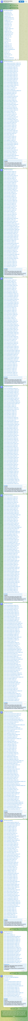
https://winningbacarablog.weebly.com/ (12, 734)
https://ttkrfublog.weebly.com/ (10, 907)
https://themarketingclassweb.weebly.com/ (12, 624)
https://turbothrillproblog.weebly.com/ (11, 619)
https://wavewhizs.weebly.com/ (10, 308)
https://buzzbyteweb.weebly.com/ (11, 465)
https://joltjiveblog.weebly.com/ (10, 93)
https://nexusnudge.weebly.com (10, 141)
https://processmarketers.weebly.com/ (12, 699)
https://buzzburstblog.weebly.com (11, 158)
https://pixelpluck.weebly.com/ (10, 217)
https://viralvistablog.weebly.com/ (11, 482)
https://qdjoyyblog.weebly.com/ (10, 766)
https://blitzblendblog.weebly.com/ (11, 108)
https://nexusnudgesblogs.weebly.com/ (12, 361)
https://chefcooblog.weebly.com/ (10, 788)
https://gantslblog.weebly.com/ (10, 751)
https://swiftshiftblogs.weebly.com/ (11, 296)
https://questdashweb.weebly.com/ (11, 439)
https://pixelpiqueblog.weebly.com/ (11, 304)
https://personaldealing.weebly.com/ (11, 722)
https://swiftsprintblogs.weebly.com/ (11, 391)
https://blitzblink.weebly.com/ (10, 219)
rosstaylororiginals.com (8, 28)
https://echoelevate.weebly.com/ (10, 206)
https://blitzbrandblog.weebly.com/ (11, 473)
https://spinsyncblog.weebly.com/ (11, 297)
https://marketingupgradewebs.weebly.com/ (13, 649)
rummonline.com (7, 39)
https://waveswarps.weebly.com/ (10, 364)
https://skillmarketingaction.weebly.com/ (12, 962)
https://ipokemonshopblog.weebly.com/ (12, 800)
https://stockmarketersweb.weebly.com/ (12, 670)
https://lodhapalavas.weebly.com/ (11, 726)
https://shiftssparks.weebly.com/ (10, 313)
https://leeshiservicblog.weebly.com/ (11, 774)
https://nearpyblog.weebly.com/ (10, 911)
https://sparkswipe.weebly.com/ (10, 122)
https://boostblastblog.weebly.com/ (11, 228)
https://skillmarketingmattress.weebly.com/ (13, 948)
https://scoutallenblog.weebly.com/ (11, 899)
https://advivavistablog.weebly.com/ (11, 541)
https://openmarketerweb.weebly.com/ (12, 630)
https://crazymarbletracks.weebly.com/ (12, 731)
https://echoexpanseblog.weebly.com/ (11, 556)
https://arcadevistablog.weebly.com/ (11, 457)
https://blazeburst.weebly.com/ (10, 311)
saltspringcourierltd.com (9, 57)
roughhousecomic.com (8, 32)
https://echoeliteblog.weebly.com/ (11, 538)
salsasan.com (7, 56)
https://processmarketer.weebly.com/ (11, 700)
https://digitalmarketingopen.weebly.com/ (12, 63)
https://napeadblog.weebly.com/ (10, 737)
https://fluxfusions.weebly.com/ (10, 369)
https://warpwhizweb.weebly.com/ (11, 445)
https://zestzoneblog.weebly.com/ (11, 328)
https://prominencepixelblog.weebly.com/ (12, 514)
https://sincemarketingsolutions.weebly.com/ (13, 690)
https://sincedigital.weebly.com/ (10, 692)
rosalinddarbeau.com (8, 21)
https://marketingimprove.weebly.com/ (12, 646)
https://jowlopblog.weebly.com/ (10, 767)
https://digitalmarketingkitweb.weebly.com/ (13, 637)
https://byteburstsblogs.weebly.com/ (11, 545)
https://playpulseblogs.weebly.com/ (11, 451)
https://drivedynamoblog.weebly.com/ (11, 223)
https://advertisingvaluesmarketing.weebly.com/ (14, 992)
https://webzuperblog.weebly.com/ (11, 865)
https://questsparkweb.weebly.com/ (11, 447)
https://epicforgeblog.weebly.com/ (11, 433)
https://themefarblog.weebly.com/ (11, 763)
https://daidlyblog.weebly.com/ (10, 741)
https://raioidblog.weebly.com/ (10, 749)
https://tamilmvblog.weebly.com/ (10, 880)
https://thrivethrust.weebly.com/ (10, 193)
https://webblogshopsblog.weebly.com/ (12, 768)
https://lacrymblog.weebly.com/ (10, 748)
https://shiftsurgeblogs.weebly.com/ (11, 392)
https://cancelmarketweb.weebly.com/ (11, 683)
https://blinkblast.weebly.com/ (10, 241)
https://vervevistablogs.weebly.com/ (11, 295)
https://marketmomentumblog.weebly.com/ (13, 527)
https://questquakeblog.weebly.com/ (11, 620)
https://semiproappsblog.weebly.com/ (11, 775)
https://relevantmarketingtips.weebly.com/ (12, 657)
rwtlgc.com (6, 42)
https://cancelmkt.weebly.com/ (10, 679)
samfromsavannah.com (9, 59)
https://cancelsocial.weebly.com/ (10, 685)
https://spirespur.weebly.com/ (10, 103)
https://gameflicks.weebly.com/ (10, 414)
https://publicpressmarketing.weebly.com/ (12, 984)
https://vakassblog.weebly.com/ (10, 745)
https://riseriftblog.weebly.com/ (10, 97)
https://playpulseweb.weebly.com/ (11, 446)
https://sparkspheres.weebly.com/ (11, 257)
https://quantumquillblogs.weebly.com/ (12, 400)
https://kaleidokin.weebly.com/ (10, 404)
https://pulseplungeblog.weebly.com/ (11, 243)
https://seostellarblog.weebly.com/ (11, 553)
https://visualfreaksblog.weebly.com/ (11, 873)
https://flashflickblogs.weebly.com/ (11, 359)
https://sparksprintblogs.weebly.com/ (11, 325)
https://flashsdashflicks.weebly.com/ (11, 347)
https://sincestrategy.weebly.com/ (11, 689)
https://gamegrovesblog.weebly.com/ (11, 612)
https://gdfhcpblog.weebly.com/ (10, 841)
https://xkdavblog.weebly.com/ (10, 852)
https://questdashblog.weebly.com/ (11, 460)
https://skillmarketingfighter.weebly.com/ (12, 939)
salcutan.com (6, 52)
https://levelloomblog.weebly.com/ (11, 585)
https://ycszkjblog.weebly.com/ (10, 837)
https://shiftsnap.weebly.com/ (10, 204)
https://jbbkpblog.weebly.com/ (10, 795)
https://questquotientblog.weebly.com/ (12, 582)
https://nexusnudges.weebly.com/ (11, 285)
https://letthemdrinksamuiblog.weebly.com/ (13, 807)
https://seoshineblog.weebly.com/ (11, 530)
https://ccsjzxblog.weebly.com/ (10, 848)
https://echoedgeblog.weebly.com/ (11, 116)
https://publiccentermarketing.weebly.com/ (12, 996)
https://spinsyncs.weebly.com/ (10, 289)
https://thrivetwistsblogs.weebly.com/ (11, 357)
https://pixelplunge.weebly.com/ (10, 92)
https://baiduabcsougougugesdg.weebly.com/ (13, 728)
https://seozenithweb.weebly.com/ (11, 501)
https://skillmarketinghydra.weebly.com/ (12, 941)
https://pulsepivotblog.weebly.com (11, 149)
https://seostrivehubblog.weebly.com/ (11, 576)
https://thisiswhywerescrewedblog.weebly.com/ (13, 802)
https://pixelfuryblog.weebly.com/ (11, 456)
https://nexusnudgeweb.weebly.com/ (11, 299)
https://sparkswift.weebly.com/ (10, 199)
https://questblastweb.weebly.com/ (11, 417)
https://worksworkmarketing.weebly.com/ (12, 983)
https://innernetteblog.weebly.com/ (11, 905)
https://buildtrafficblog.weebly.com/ (11, 742)
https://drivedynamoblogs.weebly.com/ (12, 351)
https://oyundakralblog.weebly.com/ (11, 753)
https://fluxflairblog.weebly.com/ (10, 300)
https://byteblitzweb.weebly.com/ (10, 436)
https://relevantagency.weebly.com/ (11, 656)
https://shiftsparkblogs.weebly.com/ (11, 332)
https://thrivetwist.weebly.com (10, 171)
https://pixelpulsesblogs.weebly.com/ (11, 421)
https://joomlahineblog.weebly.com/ (11, 862)
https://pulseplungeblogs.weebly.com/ (11, 398)
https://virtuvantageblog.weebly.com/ (11, 572)
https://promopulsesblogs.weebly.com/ (12, 567)
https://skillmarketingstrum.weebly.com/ (12, 951)
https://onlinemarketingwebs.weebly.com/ (12, 64)
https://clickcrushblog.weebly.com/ (11, 476)
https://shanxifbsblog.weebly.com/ (11, 858)
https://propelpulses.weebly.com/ (10, 292)
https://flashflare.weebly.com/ (10, 196)
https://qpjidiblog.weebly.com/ (10, 733)
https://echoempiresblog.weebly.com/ (11, 613)
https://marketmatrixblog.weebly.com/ (12, 505)
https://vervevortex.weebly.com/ (10, 244)
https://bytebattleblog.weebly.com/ (11, 587)
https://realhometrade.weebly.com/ (11, 663)
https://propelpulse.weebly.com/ (10, 114)
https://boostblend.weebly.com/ (10, 100)
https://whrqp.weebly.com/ (9, 730)
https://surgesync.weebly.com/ (10, 105)
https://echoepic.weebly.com (9, 174)
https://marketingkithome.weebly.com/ (12, 632)
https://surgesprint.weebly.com (10, 189)
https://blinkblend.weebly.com (10, 112)
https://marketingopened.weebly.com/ (11, 628)
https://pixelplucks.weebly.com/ (10, 310)
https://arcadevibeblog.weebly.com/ (11, 425)
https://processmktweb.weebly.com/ (11, 716)
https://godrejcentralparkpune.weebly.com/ (12, 738)
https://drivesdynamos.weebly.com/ (11, 337)
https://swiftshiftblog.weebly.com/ (11, 119)
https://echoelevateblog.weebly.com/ (11, 512)
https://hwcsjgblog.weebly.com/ (10, 830)
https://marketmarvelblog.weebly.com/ (12, 557)
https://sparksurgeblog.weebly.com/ (11, 85)
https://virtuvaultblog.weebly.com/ (11, 521)
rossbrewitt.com (7, 27)
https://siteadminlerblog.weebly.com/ (11, 782)
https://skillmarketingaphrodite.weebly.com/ (13, 961)
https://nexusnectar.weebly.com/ (10, 200)
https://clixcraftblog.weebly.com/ (10, 462)
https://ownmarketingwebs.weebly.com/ (12, 717)
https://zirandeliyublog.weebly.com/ (11, 851)
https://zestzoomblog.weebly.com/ (11, 190)
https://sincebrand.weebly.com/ (10, 686)
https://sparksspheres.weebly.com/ (11, 342)
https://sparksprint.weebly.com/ (10, 208)
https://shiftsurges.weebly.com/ (10, 263)
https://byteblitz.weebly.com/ (10, 207)
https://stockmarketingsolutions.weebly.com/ (13, 668)
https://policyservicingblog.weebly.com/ (12, 792)
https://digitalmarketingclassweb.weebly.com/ (13, 627)
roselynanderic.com (8, 24)
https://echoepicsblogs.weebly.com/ (11, 524)
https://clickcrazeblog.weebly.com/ (11, 590)
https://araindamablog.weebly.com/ (11, 780)
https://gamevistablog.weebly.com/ (11, 461)
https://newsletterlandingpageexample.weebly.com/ (14, 724)
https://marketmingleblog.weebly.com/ (12, 480)
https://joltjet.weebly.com (9, 134)
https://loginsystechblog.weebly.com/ (11, 847)
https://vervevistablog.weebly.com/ (11, 109)
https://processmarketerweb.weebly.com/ (12, 715)
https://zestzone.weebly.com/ (10, 215)
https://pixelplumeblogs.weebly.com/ (11, 358)
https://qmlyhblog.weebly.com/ (10, 827)
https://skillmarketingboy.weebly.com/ (11, 957)
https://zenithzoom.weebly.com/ (10, 87)
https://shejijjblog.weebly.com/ (10, 870)
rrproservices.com (7, 35)
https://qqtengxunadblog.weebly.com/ (11, 884)
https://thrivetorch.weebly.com (10, 151)
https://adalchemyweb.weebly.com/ (11, 502)
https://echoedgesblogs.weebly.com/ (11, 471)
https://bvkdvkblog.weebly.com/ (10, 791)
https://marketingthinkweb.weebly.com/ (12, 643)
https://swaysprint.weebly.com (10, 182)
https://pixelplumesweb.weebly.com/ (11, 346)
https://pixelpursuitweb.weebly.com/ (11, 443)
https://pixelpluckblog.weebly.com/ (11, 321)
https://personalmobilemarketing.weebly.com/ (13, 719)
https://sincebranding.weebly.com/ (11, 688)
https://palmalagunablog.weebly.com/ (11, 793)
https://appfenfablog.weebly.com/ (11, 735)
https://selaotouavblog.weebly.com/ (11, 777)
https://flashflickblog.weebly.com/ (11, 225)
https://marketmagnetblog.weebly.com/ (12, 65)
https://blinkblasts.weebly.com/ (10, 371)
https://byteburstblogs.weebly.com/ (11, 422)
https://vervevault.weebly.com (10, 154)
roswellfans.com (7, 30)
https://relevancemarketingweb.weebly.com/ (13, 655)
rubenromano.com (7, 36)
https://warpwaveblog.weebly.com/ (11, 83)
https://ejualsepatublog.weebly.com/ (11, 836)
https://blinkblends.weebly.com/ (10, 288)
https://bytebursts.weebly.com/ (10, 413)
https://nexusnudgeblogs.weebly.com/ (11, 226)
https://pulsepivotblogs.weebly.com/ (11, 239)
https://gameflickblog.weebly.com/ (11, 427)
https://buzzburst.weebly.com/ (10, 126)
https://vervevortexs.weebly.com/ (10, 373)
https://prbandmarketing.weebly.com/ (11, 995)
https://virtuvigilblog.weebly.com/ (10, 534)
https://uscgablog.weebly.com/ (10, 871)
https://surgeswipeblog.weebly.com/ (11, 333)
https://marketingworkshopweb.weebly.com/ (13, 626)
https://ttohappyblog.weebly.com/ (11, 778)
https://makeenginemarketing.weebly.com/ (12, 981)
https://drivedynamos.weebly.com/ (11, 251)
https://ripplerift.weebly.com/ (10, 129)
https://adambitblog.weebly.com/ (10, 549)
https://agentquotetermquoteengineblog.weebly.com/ (15, 781)
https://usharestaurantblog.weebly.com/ (12, 903)
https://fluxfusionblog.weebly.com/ (11, 395)
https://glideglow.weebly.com (10, 140)
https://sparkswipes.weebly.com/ (10, 291)
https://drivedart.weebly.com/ (10, 192)
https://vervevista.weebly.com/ (10, 286)
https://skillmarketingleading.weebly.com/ (12, 936)
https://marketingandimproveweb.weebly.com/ (13, 652)
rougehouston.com (8, 31)
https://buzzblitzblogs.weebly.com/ (11, 248)
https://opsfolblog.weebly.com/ (10, 910)
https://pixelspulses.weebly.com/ (10, 265)
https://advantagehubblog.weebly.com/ (12, 531)
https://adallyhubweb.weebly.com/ (11, 498)
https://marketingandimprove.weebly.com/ (12, 650)
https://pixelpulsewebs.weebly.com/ (11, 407)
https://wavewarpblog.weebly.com (11, 175)
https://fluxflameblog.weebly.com (10, 185)
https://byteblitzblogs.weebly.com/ (11, 453)
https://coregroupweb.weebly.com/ (11, 697)
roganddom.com (7, 16)
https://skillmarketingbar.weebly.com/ (11, 952)
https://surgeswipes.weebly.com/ (10, 319)
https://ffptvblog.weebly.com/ (10, 834)
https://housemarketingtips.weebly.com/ (12, 661)
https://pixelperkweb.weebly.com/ (11, 499)
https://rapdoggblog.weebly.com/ (11, 874)
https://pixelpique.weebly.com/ (10, 118)
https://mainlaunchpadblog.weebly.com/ (12, 808)
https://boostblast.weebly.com (10, 147)
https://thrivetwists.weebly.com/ (10, 339)
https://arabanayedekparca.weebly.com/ (12, 727)
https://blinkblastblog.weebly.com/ (11, 396)
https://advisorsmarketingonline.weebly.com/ (13, 674)
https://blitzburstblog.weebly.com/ (11, 509)
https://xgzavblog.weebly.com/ (10, 786)
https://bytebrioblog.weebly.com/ (10, 616)
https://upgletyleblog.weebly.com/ (11, 771)
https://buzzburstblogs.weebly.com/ (11, 564)
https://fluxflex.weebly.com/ (9, 211)
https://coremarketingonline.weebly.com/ (12, 693)
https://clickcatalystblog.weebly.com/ (11, 517)
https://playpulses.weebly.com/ (10, 410)
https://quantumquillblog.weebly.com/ (11, 246)
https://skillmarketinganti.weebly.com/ (11, 944)
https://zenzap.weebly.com (9, 145)
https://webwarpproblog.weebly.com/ (11, 528)
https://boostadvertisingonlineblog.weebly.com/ (13, 803)
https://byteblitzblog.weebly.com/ (11, 331)
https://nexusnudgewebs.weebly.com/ (11, 254)
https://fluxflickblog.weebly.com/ (10, 81)
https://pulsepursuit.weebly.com (10, 179)
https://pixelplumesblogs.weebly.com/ (11, 353)
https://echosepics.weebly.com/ (10, 362)
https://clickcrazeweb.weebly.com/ (11, 496)
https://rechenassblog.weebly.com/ (11, 842)
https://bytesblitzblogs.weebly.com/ (11, 605)
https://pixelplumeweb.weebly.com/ (11, 343)
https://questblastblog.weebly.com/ (11, 432)
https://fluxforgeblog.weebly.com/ (11, 101)
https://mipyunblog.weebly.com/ (10, 869)
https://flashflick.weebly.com (10, 148)
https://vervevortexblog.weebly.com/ (11, 399)
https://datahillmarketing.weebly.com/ (11, 987)
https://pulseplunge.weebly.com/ (10, 201)
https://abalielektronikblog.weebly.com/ (12, 840)
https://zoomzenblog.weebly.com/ (11, 130)
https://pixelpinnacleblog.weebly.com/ (11, 523)
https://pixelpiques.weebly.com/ (10, 284)
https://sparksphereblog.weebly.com (11, 155)
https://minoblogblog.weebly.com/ (11, 878)
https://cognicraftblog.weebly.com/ (11, 71)
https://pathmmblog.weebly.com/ (11, 916)
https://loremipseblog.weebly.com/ (11, 863)
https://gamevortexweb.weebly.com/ (11, 440)
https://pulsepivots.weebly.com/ (10, 368)
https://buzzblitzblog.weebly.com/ (11, 67)
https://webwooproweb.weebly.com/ (11, 510)
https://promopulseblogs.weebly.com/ (11, 479)
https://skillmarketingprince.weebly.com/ (12, 940)
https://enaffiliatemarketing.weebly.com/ (12, 994)
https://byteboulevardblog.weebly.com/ (12, 532)
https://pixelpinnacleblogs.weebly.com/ (12, 617)
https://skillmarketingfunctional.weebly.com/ (13, 958)
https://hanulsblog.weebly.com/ (10, 829)
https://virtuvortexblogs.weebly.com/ (11, 608)
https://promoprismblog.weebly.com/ (11, 539)
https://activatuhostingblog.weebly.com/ (12, 902)
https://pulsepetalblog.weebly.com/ (11, 354)
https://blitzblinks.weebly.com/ (10, 335)
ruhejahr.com (6, 38)
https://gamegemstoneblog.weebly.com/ (12, 586)
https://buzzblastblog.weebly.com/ (11, 609)
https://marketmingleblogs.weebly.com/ (12, 543)
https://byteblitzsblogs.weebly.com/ (11, 464)
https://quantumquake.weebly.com (11, 181)
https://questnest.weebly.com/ (10, 416)
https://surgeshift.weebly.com (10, 138)
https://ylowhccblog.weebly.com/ (10, 917)
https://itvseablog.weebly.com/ (10, 831)
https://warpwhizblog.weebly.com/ (11, 458)
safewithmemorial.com (8, 47)
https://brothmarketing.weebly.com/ (11, 671)
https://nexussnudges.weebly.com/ (11, 336)
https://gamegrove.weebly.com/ (10, 411)
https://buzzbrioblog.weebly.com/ (11, 554)
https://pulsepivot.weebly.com (10, 137)
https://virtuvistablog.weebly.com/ (11, 563)
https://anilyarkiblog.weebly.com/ (10, 770)
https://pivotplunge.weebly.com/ (10, 197)
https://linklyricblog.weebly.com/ (10, 503)
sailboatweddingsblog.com (9, 49)
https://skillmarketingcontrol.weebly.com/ (12, 947)
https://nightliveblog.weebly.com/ (10, 913)
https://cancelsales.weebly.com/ (10, 678)
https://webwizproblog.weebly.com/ (11, 478)
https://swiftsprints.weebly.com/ (10, 262)
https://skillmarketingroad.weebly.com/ (12, 937)
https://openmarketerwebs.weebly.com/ (12, 631)
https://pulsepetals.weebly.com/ (10, 344)
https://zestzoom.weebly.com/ (10, 98)
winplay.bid (6, 980)
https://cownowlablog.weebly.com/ (11, 896)
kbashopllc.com (7, 978)
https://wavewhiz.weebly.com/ (10, 210)
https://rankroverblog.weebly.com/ (11, 516)
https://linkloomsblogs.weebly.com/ (11, 348)
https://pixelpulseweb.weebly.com (11, 186)
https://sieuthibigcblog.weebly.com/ (11, 838)
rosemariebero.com (8, 25)
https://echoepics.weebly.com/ (10, 259)
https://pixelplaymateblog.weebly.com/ (12, 581)
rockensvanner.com (8, 13)
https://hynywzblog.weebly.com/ (10, 882)
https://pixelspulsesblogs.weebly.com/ (11, 424)
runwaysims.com (7, 41)
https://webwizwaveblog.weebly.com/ (11, 550)
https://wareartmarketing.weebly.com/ (12, 988)
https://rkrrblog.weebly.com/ (9, 914)
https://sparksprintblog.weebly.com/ (11, 247)
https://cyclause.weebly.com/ (10, 723)
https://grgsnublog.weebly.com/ (10, 859)
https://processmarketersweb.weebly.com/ (12, 713)
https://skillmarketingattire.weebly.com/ (12, 959)
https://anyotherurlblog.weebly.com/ (11, 799)
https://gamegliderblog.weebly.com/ (11, 579)
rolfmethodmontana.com (9, 19)
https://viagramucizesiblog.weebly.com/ (12, 764)
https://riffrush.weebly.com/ (9, 94)
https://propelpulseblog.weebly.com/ (11, 303)
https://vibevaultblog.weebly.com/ (11, 76)
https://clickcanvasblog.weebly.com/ (11, 575)
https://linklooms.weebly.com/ (10, 340)
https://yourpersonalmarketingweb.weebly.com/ (13, 720)
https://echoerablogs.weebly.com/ (11, 565)
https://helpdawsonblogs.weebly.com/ (11, 887)
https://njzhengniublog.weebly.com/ (11, 855)
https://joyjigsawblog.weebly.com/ (11, 583)
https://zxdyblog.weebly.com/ (10, 755)
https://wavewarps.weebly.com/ (10, 261)
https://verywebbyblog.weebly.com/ (11, 789)
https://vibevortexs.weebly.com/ (10, 315)
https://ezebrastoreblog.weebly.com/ (11, 892)
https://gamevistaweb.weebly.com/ (11, 438)
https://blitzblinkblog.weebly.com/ (11, 355)
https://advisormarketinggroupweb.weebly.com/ (14, 677)
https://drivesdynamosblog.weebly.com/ (12, 402)
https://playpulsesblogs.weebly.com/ (11, 610)
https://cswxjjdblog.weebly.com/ (10, 826)
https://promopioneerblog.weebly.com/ (12, 552)
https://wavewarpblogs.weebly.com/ (11, 234)
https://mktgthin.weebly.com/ (10, 641)
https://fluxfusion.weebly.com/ (10, 240)
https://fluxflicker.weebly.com (10, 156)
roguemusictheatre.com (9, 17)
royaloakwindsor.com (8, 34)
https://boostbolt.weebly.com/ (10, 194)
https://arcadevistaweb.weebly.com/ (11, 435)
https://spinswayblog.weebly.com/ (11, 79)
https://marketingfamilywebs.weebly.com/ (12, 621)
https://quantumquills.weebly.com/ (11, 375)
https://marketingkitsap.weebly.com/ (11, 634)
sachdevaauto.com (8, 45)
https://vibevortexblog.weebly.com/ (11, 324)
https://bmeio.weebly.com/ (9, 740)
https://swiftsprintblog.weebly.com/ (11, 236)
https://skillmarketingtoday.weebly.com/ (12, 955)
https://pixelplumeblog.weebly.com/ (11, 232)
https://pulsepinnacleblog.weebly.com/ (12, 506)
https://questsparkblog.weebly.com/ (11, 450)
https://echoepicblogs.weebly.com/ (11, 388)
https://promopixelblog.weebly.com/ (11, 472)
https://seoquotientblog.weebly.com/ (11, 561)
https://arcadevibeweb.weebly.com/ (11, 418)
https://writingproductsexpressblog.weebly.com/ (14, 760)
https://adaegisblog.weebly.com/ (10, 558)
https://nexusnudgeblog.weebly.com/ (11, 121)
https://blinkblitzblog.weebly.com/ (11, 188)
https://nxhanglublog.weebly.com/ (11, 849)
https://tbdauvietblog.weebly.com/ (11, 773)
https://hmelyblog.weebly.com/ (10, 888)
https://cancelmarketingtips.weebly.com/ (12, 682)
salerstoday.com (7, 53)
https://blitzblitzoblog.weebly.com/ (11, 535)
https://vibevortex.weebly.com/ (10, 212)
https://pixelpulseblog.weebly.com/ (11, 69)
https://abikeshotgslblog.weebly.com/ (11, 822)
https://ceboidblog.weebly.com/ (10, 746)
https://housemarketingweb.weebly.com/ (12, 664)
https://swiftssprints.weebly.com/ (11, 365)
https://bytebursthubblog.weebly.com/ (12, 574)
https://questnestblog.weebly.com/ (11, 431)
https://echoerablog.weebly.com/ (10, 72)
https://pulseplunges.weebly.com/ (11, 372)
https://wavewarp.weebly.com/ (10, 127)
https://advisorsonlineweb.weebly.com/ (12, 675)
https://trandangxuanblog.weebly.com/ (12, 906)
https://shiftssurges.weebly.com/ (10, 366)
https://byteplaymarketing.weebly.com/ (12, 989)
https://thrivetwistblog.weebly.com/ (11, 258)
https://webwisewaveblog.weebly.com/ (12, 571)
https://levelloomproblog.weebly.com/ (11, 615)
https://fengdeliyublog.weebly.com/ (11, 898)
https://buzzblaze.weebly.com (10, 183)
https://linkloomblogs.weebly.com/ (11, 221)
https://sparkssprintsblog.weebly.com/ (12, 403)
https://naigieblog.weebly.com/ (10, 744)
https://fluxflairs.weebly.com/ (10, 281)
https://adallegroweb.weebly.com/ (11, 518)
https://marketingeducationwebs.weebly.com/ (13, 623)
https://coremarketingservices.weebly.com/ (12, 696)
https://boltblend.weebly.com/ (10, 123)
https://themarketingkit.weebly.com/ (11, 635)
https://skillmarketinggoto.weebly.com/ (12, 946)
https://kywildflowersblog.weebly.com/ (12, 796)
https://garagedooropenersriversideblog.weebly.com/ (14, 785)
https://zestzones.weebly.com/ (10, 307)
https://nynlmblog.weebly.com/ (10, 866)
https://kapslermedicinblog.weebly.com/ (12, 889)
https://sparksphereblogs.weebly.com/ (12, 229)
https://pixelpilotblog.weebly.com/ (11, 469)
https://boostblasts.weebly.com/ (10, 255)
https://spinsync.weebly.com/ (10, 115)
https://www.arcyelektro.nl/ (9, 934)
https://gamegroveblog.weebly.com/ (11, 429)
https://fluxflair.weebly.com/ (9, 111)
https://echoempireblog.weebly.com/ (11, 578)
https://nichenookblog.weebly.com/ (11, 78)
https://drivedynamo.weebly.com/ (11, 132)
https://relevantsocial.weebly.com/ (11, 653)
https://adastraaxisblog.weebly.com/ (11, 513)
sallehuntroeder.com (8, 54)
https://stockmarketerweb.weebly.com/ (12, 667)
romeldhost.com (7, 20)
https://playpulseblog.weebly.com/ (11, 428)
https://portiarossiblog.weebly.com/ (11, 844)
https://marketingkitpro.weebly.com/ (11, 638)
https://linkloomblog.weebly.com (10, 152)
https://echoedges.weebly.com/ (10, 279)
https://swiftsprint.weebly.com (10, 177)
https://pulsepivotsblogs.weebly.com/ (11, 393)
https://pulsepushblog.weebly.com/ (11, 82)
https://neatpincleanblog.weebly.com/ (11, 797)
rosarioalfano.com (7, 23)
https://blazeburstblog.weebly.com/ (11, 329)
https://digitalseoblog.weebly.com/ (11, 756)
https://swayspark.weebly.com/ (10, 125)
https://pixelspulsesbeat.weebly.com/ (11, 409)
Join (22, 1)
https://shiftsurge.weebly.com (10, 178)
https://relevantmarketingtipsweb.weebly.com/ (13, 659)
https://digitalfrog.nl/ (8, 933)
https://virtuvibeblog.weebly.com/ (11, 467)
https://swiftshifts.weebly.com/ (10, 282)
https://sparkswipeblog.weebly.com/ (11, 302)
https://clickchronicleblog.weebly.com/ (11, 560)
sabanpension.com (8, 43)
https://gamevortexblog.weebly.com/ (11, 454)
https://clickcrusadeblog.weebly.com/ (11, 536)
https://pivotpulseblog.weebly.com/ (11, 104)
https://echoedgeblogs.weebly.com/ (11, 293)
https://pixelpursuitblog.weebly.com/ (11, 449)
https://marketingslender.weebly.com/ (11, 642)
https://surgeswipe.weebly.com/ (10, 214)
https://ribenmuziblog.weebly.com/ (11, 845)
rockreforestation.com (8, 14)
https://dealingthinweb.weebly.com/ (11, 645)
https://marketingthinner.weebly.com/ (11, 639)
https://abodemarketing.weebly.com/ (11, 660)
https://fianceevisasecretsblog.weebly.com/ (13, 762)
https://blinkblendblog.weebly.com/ (11, 306)
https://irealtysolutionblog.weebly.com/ (12, 881)
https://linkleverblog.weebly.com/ (10, 546)
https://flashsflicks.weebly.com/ (10, 252)
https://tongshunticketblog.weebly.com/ (12, 853)
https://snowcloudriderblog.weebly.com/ (12, 823)
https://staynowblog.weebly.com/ (11, 876)
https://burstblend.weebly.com (10, 136)
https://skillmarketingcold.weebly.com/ (12, 943)
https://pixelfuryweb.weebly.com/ (10, 442)
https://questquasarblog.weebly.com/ (11, 592)
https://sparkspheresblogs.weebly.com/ (12, 350)
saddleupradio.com (8, 46)
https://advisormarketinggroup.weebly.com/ (13, 672)
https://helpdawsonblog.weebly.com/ (11, 885)
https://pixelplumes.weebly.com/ (10, 250)
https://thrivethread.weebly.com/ (10, 107)
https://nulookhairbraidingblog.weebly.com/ (13, 804)
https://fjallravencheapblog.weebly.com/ (12, 784)
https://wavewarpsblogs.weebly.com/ (11, 389)
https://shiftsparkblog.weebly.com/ (11, 218)
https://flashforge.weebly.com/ (10, 133)
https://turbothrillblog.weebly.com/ (11, 589)
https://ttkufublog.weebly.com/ (10, 909)
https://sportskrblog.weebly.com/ (10, 867)
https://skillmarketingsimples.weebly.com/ (12, 954)
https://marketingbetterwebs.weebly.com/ (12, 648)
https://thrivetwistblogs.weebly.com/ (11, 230)
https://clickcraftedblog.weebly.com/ (11, 547)
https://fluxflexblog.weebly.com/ (10, 322)
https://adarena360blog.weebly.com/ (11, 468)
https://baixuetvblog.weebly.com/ (11, 833)
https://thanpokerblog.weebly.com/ (11, 752)
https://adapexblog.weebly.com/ (10, 570)
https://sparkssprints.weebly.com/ (11, 314)
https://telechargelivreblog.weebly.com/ (12, 825)
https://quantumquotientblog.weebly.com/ (12, 90)
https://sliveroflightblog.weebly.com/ (11, 759)
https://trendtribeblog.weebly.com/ (11, 68)
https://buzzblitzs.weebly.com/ (10, 406)
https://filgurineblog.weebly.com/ (10, 891)
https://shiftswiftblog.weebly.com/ (11, 75)
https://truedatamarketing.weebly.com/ (12, 991)
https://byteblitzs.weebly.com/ (10, 318)
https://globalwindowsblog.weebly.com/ (12, 856)
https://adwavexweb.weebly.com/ (11, 475)
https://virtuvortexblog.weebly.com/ (11, 507)
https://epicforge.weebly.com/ (10, 420)
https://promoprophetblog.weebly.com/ (12, 525)
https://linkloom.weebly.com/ (10, 86)
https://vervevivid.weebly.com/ (10, 203)
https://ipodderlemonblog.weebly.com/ (12, 895)
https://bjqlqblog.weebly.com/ (10, 860)
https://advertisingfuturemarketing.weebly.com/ (13, 985)
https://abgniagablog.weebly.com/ (11, 893)
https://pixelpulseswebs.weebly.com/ (11, 483)
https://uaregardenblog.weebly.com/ (11, 806)
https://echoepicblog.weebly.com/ (11, 233)
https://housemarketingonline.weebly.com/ (12, 666)
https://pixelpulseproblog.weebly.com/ (11, 568)
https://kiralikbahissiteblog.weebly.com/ (12, 900)
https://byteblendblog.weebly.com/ (11, 96)
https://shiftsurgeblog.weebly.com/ (11, 237)
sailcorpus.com (7, 50)
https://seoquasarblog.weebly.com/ (11, 520)
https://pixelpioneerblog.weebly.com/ (11, 606)
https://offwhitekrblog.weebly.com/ (11, 757)
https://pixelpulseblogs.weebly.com (11, 144)
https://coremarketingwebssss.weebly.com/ (13, 695)
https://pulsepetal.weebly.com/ (10, 222)
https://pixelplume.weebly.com (10, 172)
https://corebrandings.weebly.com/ (11, 681)
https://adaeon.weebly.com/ (9, 89)
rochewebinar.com (7, 12)
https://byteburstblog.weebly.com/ (11, 74)
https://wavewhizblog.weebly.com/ (11, 326)
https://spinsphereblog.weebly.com (11, 143)
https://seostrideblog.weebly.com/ (11, 542)
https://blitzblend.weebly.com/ (10, 266)
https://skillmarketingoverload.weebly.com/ (12, 950)
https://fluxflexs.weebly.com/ (10, 317)
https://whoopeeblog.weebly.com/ (11, 877)
